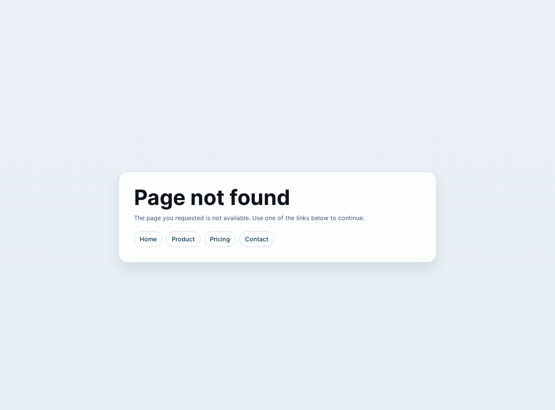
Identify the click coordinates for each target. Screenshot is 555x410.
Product (183, 239)
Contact (256, 239)
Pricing (220, 239)
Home (148, 239)
